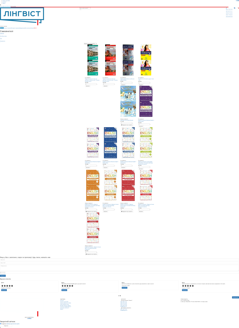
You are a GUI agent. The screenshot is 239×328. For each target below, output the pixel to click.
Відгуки (61, 309)
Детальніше (4, 290)
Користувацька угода (64, 304)
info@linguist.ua (123, 306)
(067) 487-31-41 (229, 11)
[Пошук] (80, 9)
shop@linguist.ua (123, 310)
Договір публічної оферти (65, 305)
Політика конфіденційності (65, 306)
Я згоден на (10, 323)
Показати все (235, 297)
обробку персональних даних (12, 323)
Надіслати (3, 275)
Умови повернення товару (65, 302)
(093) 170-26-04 (229, 14)
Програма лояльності (64, 307)
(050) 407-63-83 (229, 13)
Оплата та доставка (64, 301)
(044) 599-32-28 (229, 16)
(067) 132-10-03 (229, 9)
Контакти (62, 300)
